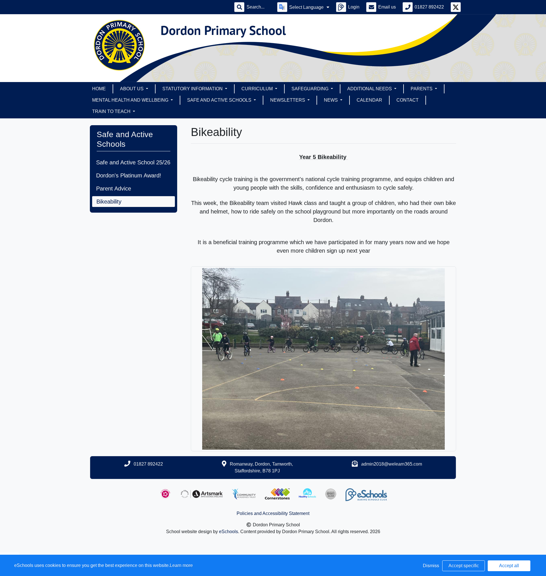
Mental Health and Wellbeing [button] (130, 100)
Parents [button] (422, 88)
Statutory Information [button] (193, 88)
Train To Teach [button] (112, 111)
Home (99, 88)
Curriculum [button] (257, 88)
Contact (407, 100)
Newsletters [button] (288, 100)
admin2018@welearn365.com (391, 464)
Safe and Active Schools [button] (220, 100)
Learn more (181, 565)
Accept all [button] (509, 565)
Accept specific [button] (463, 565)
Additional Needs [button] (370, 88)
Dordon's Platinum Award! (128, 175)
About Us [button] (132, 88)
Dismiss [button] (431, 565)
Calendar (369, 100)
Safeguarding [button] (310, 88)
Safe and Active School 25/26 (133, 162)
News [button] (331, 100)
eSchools (228, 531)
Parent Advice (113, 188)
